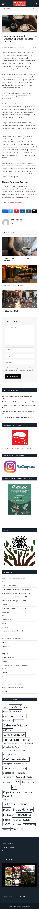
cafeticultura (11, 716)
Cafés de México (9, 47)
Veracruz (5, 691)
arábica (27, 707)
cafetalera (15, 711)
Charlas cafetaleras (16, 740)
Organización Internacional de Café (18, 793)
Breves (4, 582)
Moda (35, 47)
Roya (3, 676)
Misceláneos (6, 646)
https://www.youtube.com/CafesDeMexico (16, 449)
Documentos (6, 612)
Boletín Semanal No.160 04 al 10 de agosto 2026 (17, 417)
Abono (5, 707)
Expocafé (20, 772)
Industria (5, 635)
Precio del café (23, 809)
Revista (4, 673)
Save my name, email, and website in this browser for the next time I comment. (19, 369)
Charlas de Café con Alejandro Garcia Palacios (17, 589)
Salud (4, 680)
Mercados (5, 642)
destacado (8, 772)
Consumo (9, 768)
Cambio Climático (14, 734)
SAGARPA (17, 824)
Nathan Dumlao (15, 202)
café (23, 716)
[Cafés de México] (19, 3)
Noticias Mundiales (8, 657)
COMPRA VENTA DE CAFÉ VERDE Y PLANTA (15, 608)
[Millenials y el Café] (19, 299)
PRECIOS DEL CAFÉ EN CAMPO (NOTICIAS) (14, 665)
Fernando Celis (23, 777)
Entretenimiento (7, 620)
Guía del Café (7, 783)
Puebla (6, 819)
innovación (6, 788)
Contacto (5, 851)
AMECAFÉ (15, 706)
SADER (6, 824)
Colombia (18, 755)
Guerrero (5, 627)
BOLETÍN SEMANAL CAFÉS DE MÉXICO (13, 578)
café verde (7, 730)
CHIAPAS (5, 604)
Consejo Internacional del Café (15, 763)
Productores (23, 814)
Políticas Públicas (15, 804)
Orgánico (6, 800)
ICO (17, 782)
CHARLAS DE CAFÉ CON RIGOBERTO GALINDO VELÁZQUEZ (19, 743)
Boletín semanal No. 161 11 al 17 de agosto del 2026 (18, 402)
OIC (14, 787)
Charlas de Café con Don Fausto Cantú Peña (16, 593)
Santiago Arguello (29, 825)
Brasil (5, 711)
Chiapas (7, 754)
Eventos (4, 623)
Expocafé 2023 (8, 778)
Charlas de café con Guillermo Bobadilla (14, 597)
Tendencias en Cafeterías (13, 286)
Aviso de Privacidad (8, 847)
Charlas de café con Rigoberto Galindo (14, 601)
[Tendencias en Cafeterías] (19, 274)
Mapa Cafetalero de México (11, 638)
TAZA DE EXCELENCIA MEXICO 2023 (13, 688)
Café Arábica (19, 721)
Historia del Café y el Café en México (13, 631)
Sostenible (6, 829)
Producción (8, 814)
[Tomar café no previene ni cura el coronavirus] (19, 246)
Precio (6, 809)
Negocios (5, 654)
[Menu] (3, 3)
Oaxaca (4, 661)
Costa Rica (22, 768)
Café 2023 (8, 720)
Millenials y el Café (11, 311)
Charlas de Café (11, 747)
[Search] (36, 3)
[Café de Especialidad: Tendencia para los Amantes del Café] (19, 23)
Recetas (4, 669)
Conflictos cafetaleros (16, 759)
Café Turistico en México (10, 585)
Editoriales (5, 616)
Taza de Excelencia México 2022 (12, 684)
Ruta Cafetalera (21, 819)
